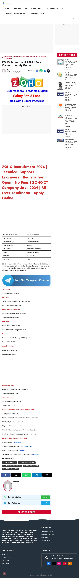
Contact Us (6, 557)
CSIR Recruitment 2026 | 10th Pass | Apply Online (70, 84)
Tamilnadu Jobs (47, 531)
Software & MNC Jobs (55, 8)
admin (11, 70)
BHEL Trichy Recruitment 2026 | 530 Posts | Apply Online (71, 95)
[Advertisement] (26, 39)
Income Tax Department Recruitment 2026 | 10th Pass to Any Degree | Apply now (71, 119)
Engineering (17, 56)
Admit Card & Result (36, 14)
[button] (73, 19)
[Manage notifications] (4, 573)
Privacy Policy (6, 563)
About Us (5, 554)
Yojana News (45, 540)
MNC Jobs (44, 537)
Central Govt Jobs (47, 534)
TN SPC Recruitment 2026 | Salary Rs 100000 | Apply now (71, 75)
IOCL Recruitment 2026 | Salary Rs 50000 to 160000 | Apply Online (70, 106)
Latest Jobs (17, 8)
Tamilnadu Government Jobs (15, 14)
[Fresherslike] (8, 3)
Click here (17, 442)
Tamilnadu (8, 58)
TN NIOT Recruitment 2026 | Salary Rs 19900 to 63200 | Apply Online (71, 63)
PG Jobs (26, 56)
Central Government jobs (34, 8)
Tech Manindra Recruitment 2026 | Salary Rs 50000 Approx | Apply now (71, 143)
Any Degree (8, 56)
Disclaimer (5, 560)
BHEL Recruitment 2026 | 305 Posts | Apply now (70, 131)
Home (7, 8)
